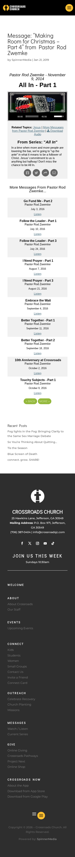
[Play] (13, 116)
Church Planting (19, 704)
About (13, 598)
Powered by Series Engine (37, 412)
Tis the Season (18, 448)
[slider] (32, 116)
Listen (37, 214)
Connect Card (17, 683)
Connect (16, 644)
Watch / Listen (18, 729)
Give (12, 744)
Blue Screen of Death (22, 454)
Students (14, 655)
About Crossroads (20, 604)
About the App (18, 785)
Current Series (18, 734)
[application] (37, 116)
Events (14, 622)
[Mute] (51, 116)
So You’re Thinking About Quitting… (32, 442)
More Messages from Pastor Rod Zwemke (38, 129)
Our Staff (14, 609)
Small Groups (17, 666)
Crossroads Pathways (23, 756)
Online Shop (16, 767)
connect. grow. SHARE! (23, 460)
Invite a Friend (18, 677)
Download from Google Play (28, 796)
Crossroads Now (24, 779)
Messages (17, 723)
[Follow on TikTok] (53, 543)
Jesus (37, 127)
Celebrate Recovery (21, 699)
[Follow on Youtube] (45, 543)
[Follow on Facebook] (22, 543)
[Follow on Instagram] (37, 543)
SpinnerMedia (21, 60)
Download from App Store (26, 791)
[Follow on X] (30, 543)
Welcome (16, 585)
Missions (13, 710)
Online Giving (17, 750)
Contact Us (15, 672)
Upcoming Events (20, 628)
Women (13, 661)
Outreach (17, 693)
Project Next (16, 761)
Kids (11, 650)
